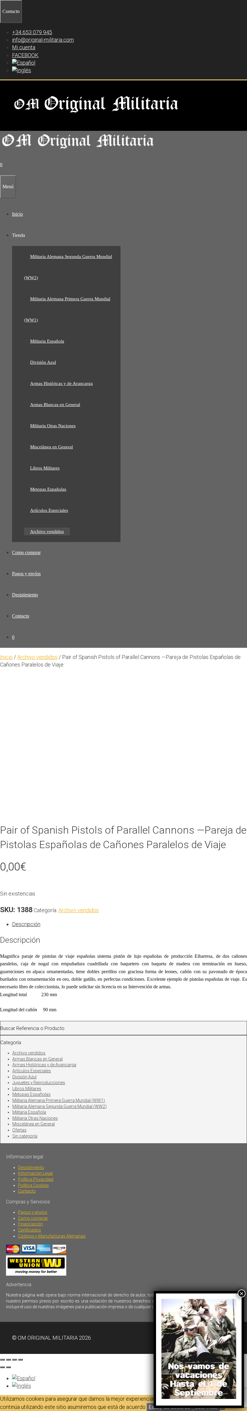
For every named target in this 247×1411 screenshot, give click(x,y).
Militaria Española (47, 341)
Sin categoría (24, 1136)
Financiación (30, 1224)
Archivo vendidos (47, 531)
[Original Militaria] (78, 150)
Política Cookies (33, 1185)
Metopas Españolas (48, 489)
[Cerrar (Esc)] (20, 1360)
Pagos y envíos (26, 573)
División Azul (43, 362)
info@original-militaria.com (43, 40)
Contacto (20, 615)
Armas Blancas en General (55, 404)
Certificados (29, 1230)
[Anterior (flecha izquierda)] (2, 1367)
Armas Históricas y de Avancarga (61, 383)
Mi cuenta (23, 47)
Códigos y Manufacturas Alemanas (52, 1236)
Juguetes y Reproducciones (38, 1082)
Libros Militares (45, 468)
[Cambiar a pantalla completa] (8, 1360)
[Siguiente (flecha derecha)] (8, 1367)
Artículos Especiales (49, 510)
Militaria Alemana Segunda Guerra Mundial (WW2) (59, 1106)
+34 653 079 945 (32, 32)
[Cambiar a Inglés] (21, 70)
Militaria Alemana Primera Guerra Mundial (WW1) (58, 1100)
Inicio (17, 214)
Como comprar (26, 552)
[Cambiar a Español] (23, 1378)
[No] (222, 1409)
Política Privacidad (35, 1179)
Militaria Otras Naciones (53, 425)
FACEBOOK (25, 55)
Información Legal (35, 1173)
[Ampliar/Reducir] (2, 1360)
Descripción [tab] (26, 924)
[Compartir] (14, 1360)
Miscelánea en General (51, 446)
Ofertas (19, 1130)
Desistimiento (25, 594)
